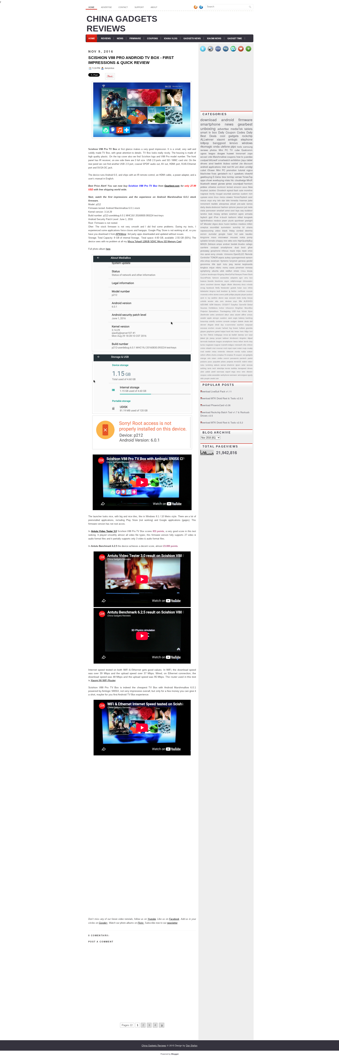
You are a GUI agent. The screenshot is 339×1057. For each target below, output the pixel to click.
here (108, 249)
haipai (223, 331)
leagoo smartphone (224, 341)
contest (239, 230)
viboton (249, 371)
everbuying (218, 180)
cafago (249, 244)
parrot (250, 358)
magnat (217, 344)
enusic (218, 328)
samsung (247, 146)
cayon (226, 281)
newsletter (172, 923)
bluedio (211, 281)
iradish (234, 334)
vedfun (229, 270)
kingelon (243, 338)
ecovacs (203, 328)
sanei (207, 254)
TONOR (214, 257)
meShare (241, 291)
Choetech (221, 190)
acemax (236, 193)
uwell (213, 371)
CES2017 (226, 304)
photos (213, 150)
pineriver (240, 267)
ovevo (221, 294)
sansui (223, 365)
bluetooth (205, 183)
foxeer (235, 328)
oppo (202, 180)
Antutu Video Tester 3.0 (104, 531)
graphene (211, 331)
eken (241, 166)
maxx (213, 237)
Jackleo (212, 190)
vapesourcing (206, 230)
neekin (208, 351)
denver (203, 324)
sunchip (236, 227)
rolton (250, 361)
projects (230, 361)
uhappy (219, 240)
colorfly (212, 321)
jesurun (240, 207)
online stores (213, 294)
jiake (250, 200)
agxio (241, 213)
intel (224, 166)
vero (243, 371)
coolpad (204, 160)
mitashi (209, 348)
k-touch (223, 217)
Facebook (174, 919)
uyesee (203, 197)
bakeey (242, 318)
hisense (243, 200)
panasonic (234, 358)
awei (230, 318)
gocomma (205, 264)
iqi (230, 334)
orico (250, 250)
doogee (221, 153)
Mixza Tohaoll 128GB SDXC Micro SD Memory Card (154, 241)
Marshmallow (219, 156)
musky (249, 348)
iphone (232, 207)
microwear (223, 237)
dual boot (240, 247)
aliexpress (224, 203)
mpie (244, 250)
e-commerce (230, 324)
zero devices (225, 301)
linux (216, 197)
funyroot (233, 260)
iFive (216, 217)
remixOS (237, 361)
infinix (250, 287)
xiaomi (221, 139)
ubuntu (215, 270)
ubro (202, 371)
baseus (203, 281)
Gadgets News (192, 38)
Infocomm (230, 308)
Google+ (103, 923)
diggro (223, 284)
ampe (219, 244)
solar (243, 365)
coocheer (209, 284)
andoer (226, 244)
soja (226, 297)
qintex (229, 183)
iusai (250, 334)
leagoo (212, 153)
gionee (221, 183)
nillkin (249, 223)
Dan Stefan (191, 1045)
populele (216, 361)
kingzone (204, 237)
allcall (233, 203)
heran (236, 331)
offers (208, 355)
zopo (250, 153)
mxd (202, 351)
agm (241, 277)
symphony (205, 270)
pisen (224, 220)
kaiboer (226, 338)
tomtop (230, 177)
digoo (215, 223)
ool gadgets (247, 355)
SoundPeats (205, 277)
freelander (225, 287)
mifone (249, 344)
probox (203, 187)
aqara (221, 257)
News (120, 38)
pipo (233, 146)
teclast (230, 187)
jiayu (243, 160)
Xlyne (250, 311)
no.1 (231, 173)
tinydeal (204, 190)
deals (246, 321)
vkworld (248, 173)
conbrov (219, 321)
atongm (216, 318)
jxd (245, 207)
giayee (203, 331)
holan (239, 287)
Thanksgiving (225, 311)
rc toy (207, 297)
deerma (248, 230)
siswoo (229, 197)
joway (212, 338)
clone (202, 284)
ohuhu (214, 355)
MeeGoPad (230, 274)
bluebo (241, 244)
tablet (249, 160)
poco (210, 361)
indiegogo (218, 334)
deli (251, 321)
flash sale (238, 190)
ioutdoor (248, 210)
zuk (217, 378)
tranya (249, 297)
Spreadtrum (214, 311)
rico (202, 254)
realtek (214, 203)
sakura (216, 365)
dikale (229, 284)
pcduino (203, 361)
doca (244, 284)
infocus (225, 250)
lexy (250, 341)
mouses (234, 237)
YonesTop (247, 177)
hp (201, 334)
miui (214, 348)
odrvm (203, 355)
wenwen (233, 375)
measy (217, 213)
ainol (211, 163)
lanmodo (204, 341)
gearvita (249, 328)
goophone (216, 250)
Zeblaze (212, 244)
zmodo (219, 254)
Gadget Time (234, 38)
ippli (219, 264)
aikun (227, 314)
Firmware (135, 38)
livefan (234, 291)
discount (248, 163)
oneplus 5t (221, 355)
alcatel (237, 314)
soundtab (214, 227)
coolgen (233, 321)
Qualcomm (246, 150)
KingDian (239, 308)
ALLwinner (206, 139)
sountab (227, 193)
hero (242, 331)
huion (227, 223)
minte (202, 348)
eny (214, 200)
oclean (249, 351)
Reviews (106, 38)
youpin (207, 378)
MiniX (249, 180)
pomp (249, 237)
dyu (222, 324)
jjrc (207, 338)
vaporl (227, 371)
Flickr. (141, 923)
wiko (230, 240)
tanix (209, 368)
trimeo (249, 368)
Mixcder (208, 223)
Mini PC (220, 170)
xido (202, 378)
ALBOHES (248, 301)
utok (222, 270)
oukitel (234, 163)
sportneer (239, 220)
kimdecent (234, 338)
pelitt (226, 294)
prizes (223, 361)
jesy (231, 264)
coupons (231, 156)
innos (226, 334)
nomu (225, 267)
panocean (211, 210)
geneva (242, 260)
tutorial (241, 170)
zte (241, 163)
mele (250, 207)
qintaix (224, 213)
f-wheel (225, 328)
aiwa (232, 314)
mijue (212, 267)
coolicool (221, 187)
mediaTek (237, 129)
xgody (250, 375)
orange (203, 358)
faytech (203, 217)
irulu (225, 264)
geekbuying (206, 177)
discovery (237, 284)
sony (213, 254)
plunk (231, 220)
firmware (245, 119)
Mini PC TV (226, 150)
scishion (233, 213)
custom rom (246, 193)
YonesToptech (240, 197)
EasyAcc (234, 304)
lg (229, 291)
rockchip (247, 136)
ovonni (226, 358)
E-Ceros (217, 177)
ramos (249, 203)
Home (91, 7)
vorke (209, 375)
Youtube (152, 919)
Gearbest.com (172, 186)
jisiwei (202, 338)
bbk (228, 200)
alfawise (212, 187)
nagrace (204, 193)
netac (214, 351)
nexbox (217, 220)
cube (237, 150)
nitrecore (229, 351)
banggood (219, 143)
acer (250, 197)
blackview (205, 173)
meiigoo (230, 344)
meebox (242, 223)
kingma (213, 291)
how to (239, 156)
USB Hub (236, 311)
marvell (224, 344)
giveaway (204, 250)
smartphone (210, 124)
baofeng (249, 318)
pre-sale (241, 203)
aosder (203, 318)
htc (232, 180)
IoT (201, 223)
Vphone (215, 277)
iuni (246, 334)
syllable (204, 240)
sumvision (226, 227)
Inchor (221, 308)
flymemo (225, 260)
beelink (218, 163)
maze (232, 250)
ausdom (223, 318)
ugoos (203, 153)
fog (230, 328)
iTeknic (210, 334)
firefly (217, 287)
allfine (243, 314)
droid (217, 324)
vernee (238, 177)
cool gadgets (229, 136)
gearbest (245, 124)
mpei (234, 348)
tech (214, 368)
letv (219, 200)
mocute (249, 291)
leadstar (224, 291)
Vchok (244, 311)
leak (210, 213)
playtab (238, 294)
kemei (238, 264)
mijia (238, 250)
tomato (212, 240)
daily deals (205, 207)
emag (202, 287)
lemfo (246, 341)
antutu (249, 314)
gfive (250, 247)
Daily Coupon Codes (231, 132)
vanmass (220, 371)
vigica (249, 170)
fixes (214, 173)
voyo (209, 200)
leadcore (211, 341)
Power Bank (247, 274)
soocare (232, 297)
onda (216, 146)
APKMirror (121, 234)
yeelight (248, 220)
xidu (216, 301)
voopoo (203, 375)
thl (232, 166)
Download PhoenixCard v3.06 (215, 405)
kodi (218, 291)
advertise (223, 129)
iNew (250, 187)
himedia (234, 200)
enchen (211, 328)
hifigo (246, 331)
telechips (220, 368)
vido (210, 156)
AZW (211, 304)
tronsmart (241, 153)
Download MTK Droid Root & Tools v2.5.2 (221, 422)
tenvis (227, 368)
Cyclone (203, 274)
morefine (248, 190)
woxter (210, 301)
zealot (212, 378)
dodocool (216, 207)
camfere (204, 247)
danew (217, 284)
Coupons (152, 38)
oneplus (204, 227)
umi (237, 166)
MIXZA (203, 244)
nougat (219, 193)
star (223, 200)
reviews (204, 150)
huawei (230, 153)
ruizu (202, 365)
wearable (216, 375)
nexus (203, 200)
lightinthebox (206, 220)
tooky (244, 297)
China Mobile (247, 271)
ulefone (225, 146)
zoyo (235, 301)
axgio (235, 318)
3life (240, 301)
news (229, 124)
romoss (248, 267)
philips (231, 294)
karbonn (232, 217)
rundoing (209, 365)
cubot (203, 170)
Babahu (217, 304)
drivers (203, 163)
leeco (235, 341)
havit (228, 331)
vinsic (236, 270)
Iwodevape (212, 274)
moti (225, 348)
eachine (240, 324)
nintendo (221, 351)
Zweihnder (204, 314)
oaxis (231, 267)
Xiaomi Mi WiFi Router (103, 680)
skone (221, 297)
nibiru (218, 267)
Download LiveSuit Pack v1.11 (216, 391)
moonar (219, 348)
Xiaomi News (214, 38)
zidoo (218, 230)
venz (238, 371)
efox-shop (205, 260)
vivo (225, 240)
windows (247, 143)
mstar (239, 348)
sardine (214, 297)
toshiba (234, 368)
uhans (249, 227)
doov (221, 223)
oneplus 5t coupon (234, 355)
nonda (237, 351)
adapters (234, 277)
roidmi (244, 361)
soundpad (238, 183)
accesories (224, 277)
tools (239, 146)
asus (244, 187)
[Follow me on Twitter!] (201, 8)
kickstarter (204, 291)
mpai (230, 348)
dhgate (210, 324)
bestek (234, 244)
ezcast (203, 156)
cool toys (235, 210)
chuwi (209, 180)
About (154, 7)
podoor (249, 294)
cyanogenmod (238, 257)
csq (242, 210)
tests (239, 297)
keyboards (247, 264)
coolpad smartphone (221, 247)
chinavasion (247, 281)
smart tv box (208, 132)
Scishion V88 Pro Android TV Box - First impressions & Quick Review (131, 60)
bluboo (226, 163)
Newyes (238, 274)
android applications (210, 166)
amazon (238, 187)
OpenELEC (238, 254)
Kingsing (220, 274)
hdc (232, 331)
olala (202, 210)
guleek (233, 287)
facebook (210, 287)
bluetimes (219, 281)
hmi (250, 331)
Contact (123, 7)
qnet (202, 297)
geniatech (223, 173)
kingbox (204, 267)
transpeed (242, 368)
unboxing (208, 128)
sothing (203, 368)
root (229, 166)
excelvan (215, 260)
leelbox (233, 223)
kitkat (240, 217)
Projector (204, 311)
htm (205, 334)
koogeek (248, 217)
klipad (250, 338)
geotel (249, 260)
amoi (227, 210)
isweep (241, 334)
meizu (222, 197)
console (226, 321)
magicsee (209, 344)
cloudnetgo (240, 180)
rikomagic (206, 146)
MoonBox (248, 308)
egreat (230, 190)
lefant (241, 341)
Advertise (106, 7)
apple (209, 318)
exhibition (235, 160)
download (208, 119)
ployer (243, 294)
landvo (203, 213)
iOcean (211, 170)
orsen (214, 358)
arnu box (248, 277)
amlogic (232, 139)
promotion (232, 170)
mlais (227, 180)
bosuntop (204, 321)
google (222, 234)
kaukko (249, 234)
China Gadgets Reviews (154, 1045)
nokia (242, 237)
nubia (243, 351)
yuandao (248, 156)
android (227, 119)
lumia (202, 344)
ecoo (210, 197)
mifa (244, 344)
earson (249, 257)
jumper (218, 338)
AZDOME (204, 304)
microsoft (238, 344)
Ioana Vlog (170, 38)
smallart (220, 210)
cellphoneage (236, 281)
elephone (246, 139)
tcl (243, 227)
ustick (207, 371)
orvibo (220, 358)
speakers (239, 173)
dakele (240, 321)
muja (244, 348)
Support (139, 7)
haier (229, 234)
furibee (242, 328)
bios (224, 177)
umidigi (248, 166)
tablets (248, 129)
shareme (230, 365)
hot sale (239, 234)
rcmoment (205, 203)
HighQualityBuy (245, 240)
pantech (243, 358)
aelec (212, 314)
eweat (214, 183)
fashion (224, 207)
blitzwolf (213, 160)
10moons (228, 254)
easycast (248, 324)
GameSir (242, 304)
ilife (213, 264)
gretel (217, 331)
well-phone (225, 375)
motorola (204, 294)
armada (248, 213)
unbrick (203, 301)
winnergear (242, 375)
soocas (249, 365)
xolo (235, 240)
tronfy (212, 193)
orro (209, 358)
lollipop (204, 143)
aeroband (220, 314)
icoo (245, 287)
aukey (228, 257)
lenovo (234, 143)
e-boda (249, 284)
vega (233, 371)
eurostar (213, 234)
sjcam (238, 365)
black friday (228, 230)
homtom (248, 183)
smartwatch (224, 160)
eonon (203, 234)
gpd (210, 217)
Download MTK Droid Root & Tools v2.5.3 (221, 398)
